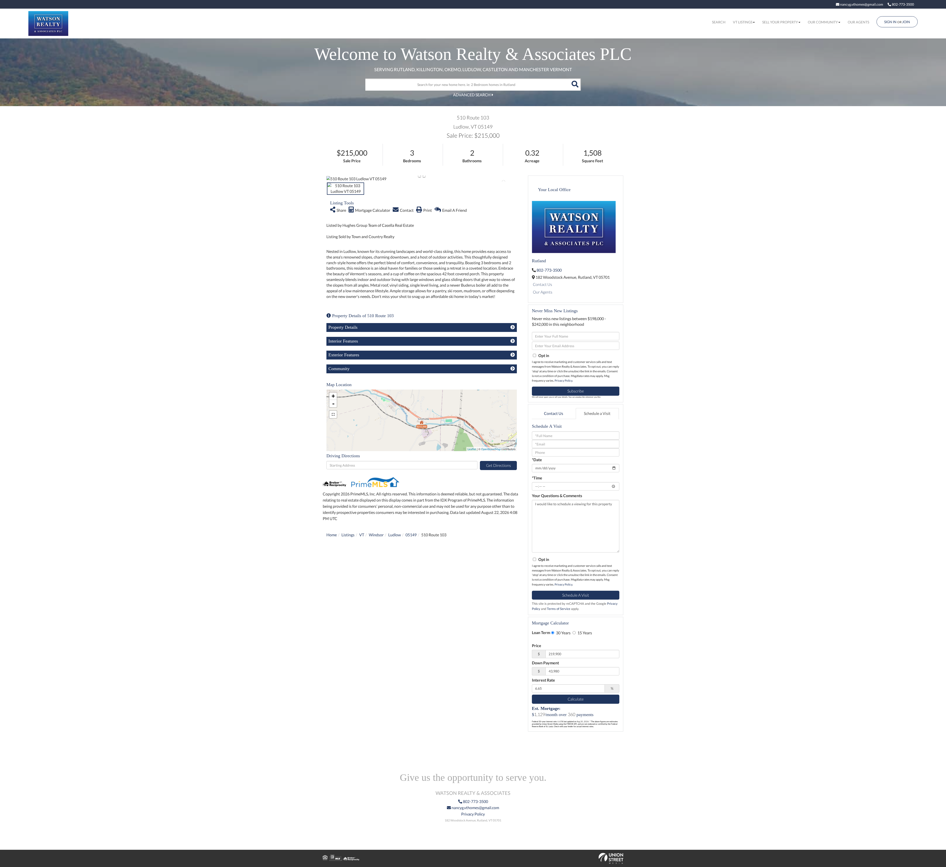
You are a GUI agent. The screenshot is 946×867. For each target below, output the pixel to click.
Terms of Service (558, 609)
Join (906, 22)
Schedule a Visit (597, 413)
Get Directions (498, 465)
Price (536, 645)
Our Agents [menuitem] (858, 22)
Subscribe (575, 391)
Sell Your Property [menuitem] (780, 22)
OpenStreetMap (491, 449)
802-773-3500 (902, 4)
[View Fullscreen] (333, 414)
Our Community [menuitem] (823, 22)
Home (331, 534)
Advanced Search (471, 94)
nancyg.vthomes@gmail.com (861, 4)
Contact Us (542, 284)
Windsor (376, 534)
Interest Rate (543, 680)
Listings (348, 534)
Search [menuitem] (719, 22)
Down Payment (545, 662)
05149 (411, 534)
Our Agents (542, 292)
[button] (575, 84)
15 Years (584, 632)
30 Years (563, 632)
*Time (537, 477)
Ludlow (394, 534)
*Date (537, 459)
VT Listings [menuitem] (742, 22)
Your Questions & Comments (557, 495)
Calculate (576, 699)
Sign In (890, 22)
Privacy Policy (563, 380)
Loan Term (541, 632)
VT (361, 534)
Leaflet (472, 449)
